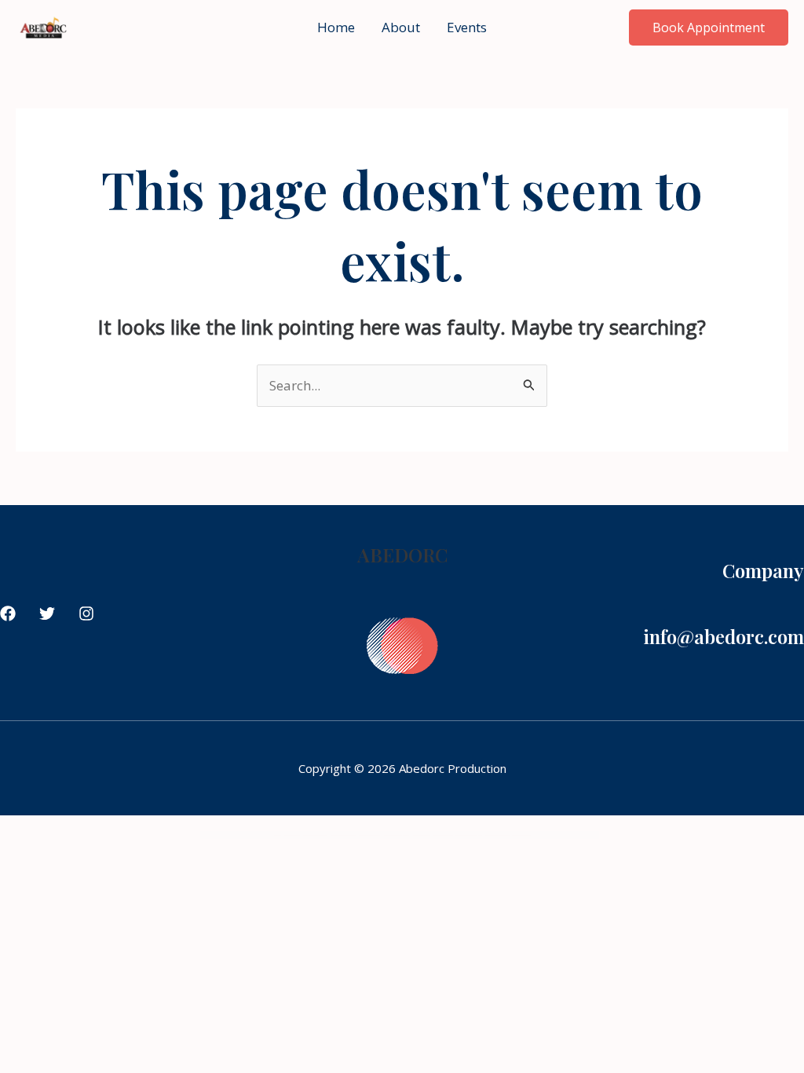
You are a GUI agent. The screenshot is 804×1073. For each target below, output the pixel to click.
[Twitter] (47, 613)
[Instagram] (86, 613)
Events (467, 27)
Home (336, 27)
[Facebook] (8, 613)
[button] (708, 27)
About (401, 27)
